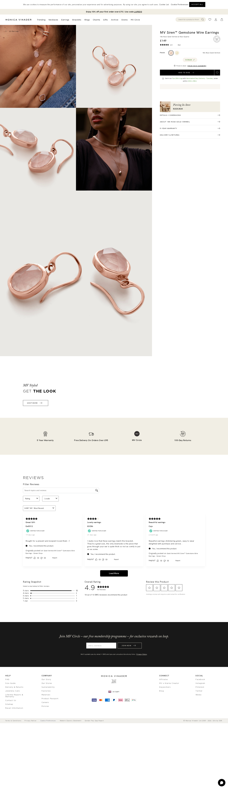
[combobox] (189, 19)
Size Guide (10, 683)
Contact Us (10, 700)
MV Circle (135, 20)
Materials (46, 695)
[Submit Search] (203, 19)
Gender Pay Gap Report (94, 720)
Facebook (200, 679)
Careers (45, 702)
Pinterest (200, 687)
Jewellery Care (12, 691)
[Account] (215, 19)
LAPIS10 (138, 11)
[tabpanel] (114, 66)
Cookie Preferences (48, 721)
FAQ (7, 679)
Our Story (46, 679)
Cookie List (164, 4)
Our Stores (47, 683)
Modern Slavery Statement (70, 720)
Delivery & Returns (14, 687)
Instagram (200, 683)
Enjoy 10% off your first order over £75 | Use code (114, 11)
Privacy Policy (141, 654)
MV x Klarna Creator (169, 683)
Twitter (199, 691)
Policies (45, 706)
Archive (114, 20)
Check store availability (196, 66)
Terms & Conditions (13, 720)
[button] (179, 4)
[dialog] (114, 4)
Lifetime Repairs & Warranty (14, 696)
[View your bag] (221, 19)
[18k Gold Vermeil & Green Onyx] (176, 52)
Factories (46, 691)
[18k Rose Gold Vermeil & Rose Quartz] (171, 52)
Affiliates (163, 679)
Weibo (199, 695)
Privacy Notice (30, 720)
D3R (220, 721)
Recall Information (14, 708)
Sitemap (9, 704)
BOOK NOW (178, 109)
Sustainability (48, 687)
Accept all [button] (197, 4)
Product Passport (50, 699)
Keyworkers (165, 687)
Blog (161, 691)
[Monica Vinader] (18, 20)
